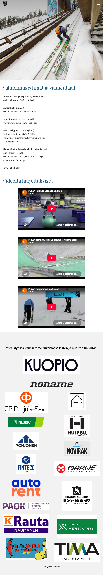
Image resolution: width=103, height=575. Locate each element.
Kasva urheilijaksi (11, 167)
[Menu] (98, 3)
